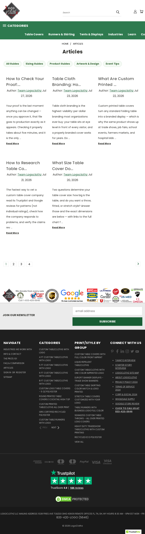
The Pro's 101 (10, 358)
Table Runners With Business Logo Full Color (89, 409)
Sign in (8, 372)
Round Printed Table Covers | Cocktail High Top (54, 398)
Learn (132, 34)
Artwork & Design (88, 63)
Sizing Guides (34, 63)
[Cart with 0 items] (141, 11)
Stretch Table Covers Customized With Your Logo (87, 399)
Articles (8, 367)
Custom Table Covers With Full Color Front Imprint (90, 356)
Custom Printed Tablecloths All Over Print (54, 405)
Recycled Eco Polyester (88, 437)
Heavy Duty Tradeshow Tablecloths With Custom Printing (90, 429)
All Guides (12, 63)
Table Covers (34, 34)
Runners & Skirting (61, 34)
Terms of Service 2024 (125, 388)
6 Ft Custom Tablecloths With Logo (53, 374)
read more (12, 143)
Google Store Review (127, 403)
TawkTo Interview (125, 360)
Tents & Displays (91, 34)
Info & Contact (12, 353)
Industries (115, 34)
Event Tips (112, 63)
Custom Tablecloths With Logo (54, 351)
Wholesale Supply (125, 399)
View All (79, 441)
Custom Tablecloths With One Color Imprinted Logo (90, 371)
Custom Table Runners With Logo (52, 421)
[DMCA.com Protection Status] (72, 499)
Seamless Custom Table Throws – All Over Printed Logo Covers (89, 418)
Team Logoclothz (30, 91)
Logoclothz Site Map (127, 372)
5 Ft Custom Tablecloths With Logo (53, 366)
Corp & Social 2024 (126, 394)
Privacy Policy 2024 (126, 382)
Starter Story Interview (123, 366)
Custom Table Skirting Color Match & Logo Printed (87, 388)
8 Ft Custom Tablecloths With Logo (53, 382)
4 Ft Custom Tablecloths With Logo (53, 359)
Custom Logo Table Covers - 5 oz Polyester (54, 390)
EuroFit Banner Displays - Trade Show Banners (89, 379)
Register (21, 372)
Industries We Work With (18, 349)
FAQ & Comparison (14, 363)
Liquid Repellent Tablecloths (83, 363)
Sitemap (8, 377)
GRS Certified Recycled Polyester (52, 413)
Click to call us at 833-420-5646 (127, 410)
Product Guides (60, 63)
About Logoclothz (126, 377)
